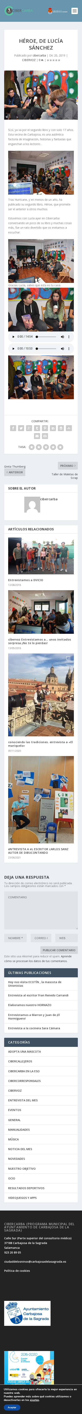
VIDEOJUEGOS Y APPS (22, 1198)
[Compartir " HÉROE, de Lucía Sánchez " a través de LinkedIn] (53, 428)
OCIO (11, 1178)
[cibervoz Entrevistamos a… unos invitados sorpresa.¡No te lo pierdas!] (41, 612)
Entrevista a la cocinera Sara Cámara (34, 1028)
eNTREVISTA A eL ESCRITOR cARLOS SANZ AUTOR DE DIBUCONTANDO (38, 851)
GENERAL (14, 1120)
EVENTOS (14, 1110)
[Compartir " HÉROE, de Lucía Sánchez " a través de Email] (37, 436)
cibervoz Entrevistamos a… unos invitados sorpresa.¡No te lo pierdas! (39, 641)
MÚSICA (13, 1139)
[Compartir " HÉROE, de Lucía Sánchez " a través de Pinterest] (45, 428)
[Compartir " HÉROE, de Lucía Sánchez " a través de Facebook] (13, 428)
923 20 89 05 (12, 1252)
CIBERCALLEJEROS (20, 1061)
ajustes (34, 1400)
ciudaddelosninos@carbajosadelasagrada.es (35, 1261)
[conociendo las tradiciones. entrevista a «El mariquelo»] (41, 695)
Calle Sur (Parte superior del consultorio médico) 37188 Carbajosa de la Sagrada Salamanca (37, 1243)
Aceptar (12, 1407)
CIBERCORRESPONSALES (24, 1081)
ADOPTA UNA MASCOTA (24, 1051)
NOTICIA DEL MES (20, 1149)
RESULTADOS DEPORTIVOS (26, 1188)
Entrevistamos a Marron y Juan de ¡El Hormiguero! (34, 1016)
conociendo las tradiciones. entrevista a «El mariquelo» (40, 744)
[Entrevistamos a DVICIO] (41, 556)
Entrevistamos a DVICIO (25, 580)
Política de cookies (17, 1271)
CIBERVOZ (29, 60)
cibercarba (39, 55)
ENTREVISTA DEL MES (23, 1100)
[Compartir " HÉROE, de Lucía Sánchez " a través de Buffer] (61, 428)
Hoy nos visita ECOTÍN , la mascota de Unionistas (34, 983)
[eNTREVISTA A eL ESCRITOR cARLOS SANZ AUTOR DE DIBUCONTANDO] (41, 799)
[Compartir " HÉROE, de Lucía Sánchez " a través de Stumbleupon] (69, 428)
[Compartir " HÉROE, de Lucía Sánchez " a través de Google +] (29, 428)
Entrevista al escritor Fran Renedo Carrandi (38, 995)
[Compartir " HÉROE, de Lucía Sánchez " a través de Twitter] (21, 428)
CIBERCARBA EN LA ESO (24, 1071)
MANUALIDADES (19, 1129)
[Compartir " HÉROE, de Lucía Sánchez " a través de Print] (45, 436)
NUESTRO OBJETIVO (22, 1169)
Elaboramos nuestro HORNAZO (29, 1005)
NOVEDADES (16, 1159)
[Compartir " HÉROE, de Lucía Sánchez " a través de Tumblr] (37, 428)
